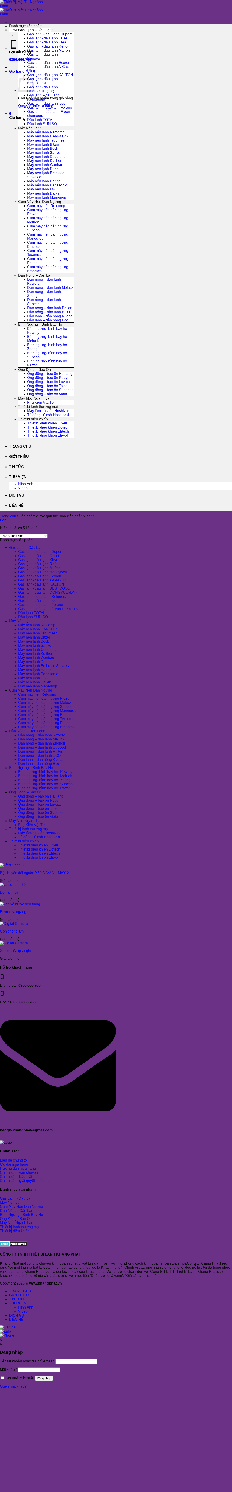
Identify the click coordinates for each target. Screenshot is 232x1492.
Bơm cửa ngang (13, 912)
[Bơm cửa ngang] (20, 904)
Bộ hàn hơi (9, 892)
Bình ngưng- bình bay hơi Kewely (45, 772)
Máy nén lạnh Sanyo (43, 152)
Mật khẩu (8, 1369)
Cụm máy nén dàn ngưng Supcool (45, 707)
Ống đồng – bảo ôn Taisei (47, 386)
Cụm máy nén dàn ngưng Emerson (46, 715)
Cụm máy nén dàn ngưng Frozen (44, 698)
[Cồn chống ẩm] (14, 924)
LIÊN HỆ (16, 505)
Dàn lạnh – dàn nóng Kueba (49, 316)
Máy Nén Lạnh (30, 128)
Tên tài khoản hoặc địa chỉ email (27, 1361)
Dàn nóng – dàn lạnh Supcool (42, 747)
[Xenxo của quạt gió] (14, 943)
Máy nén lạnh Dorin (43, 169)
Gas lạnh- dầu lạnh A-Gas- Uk (42, 580)
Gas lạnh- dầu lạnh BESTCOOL (42, 81)
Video (23, 488)
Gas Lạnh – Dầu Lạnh (35, 30)
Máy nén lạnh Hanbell (45, 181)
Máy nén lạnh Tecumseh (46, 140)
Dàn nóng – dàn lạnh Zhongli (41, 743)
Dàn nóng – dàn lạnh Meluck (50, 287)
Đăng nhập (44, 1378)
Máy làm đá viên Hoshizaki (48, 411)
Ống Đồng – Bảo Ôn (34, 369)
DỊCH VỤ (16, 495)
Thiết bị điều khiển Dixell (47, 423)
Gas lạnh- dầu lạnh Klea (46, 42)
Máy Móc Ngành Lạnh (35, 398)
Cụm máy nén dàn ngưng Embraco (46, 727)
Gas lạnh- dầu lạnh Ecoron (48, 63)
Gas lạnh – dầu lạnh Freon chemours (48, 609)
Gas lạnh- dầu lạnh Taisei (47, 38)
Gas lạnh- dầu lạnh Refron (48, 46)
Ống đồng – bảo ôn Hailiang (49, 374)
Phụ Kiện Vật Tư (40, 402)
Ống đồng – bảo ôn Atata (47, 394)
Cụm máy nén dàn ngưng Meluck (45, 702)
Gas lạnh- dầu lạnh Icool (46, 103)
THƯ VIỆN (18, 477)
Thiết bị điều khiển (33, 419)
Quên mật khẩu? (13, 1386)
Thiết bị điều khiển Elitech (48, 431)
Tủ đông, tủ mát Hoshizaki (48, 415)
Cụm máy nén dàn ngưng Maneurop (47, 711)
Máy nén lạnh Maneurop (46, 197)
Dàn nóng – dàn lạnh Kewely (41, 735)
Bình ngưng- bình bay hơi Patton (44, 788)
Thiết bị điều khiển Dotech (48, 427)
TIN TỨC (16, 467)
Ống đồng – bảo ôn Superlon (50, 390)
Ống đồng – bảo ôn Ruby (47, 378)
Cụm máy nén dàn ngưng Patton (44, 723)
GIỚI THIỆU (19, 456)
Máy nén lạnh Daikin (43, 193)
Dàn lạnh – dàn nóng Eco (47, 320)
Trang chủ (8, 516)
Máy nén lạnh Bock (42, 148)
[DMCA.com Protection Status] (13, 1245)
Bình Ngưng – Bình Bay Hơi (40, 324)
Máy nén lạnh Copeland (46, 157)
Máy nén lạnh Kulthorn (45, 161)
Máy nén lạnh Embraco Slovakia (44, 666)
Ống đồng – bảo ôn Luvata (48, 382)
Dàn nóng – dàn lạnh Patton (49, 308)
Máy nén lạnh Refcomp (45, 132)
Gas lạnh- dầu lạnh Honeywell (42, 56)
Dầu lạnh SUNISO (42, 124)
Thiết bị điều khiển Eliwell (48, 435)
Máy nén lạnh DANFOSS (47, 136)
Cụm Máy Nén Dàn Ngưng (39, 202)
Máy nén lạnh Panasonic (47, 185)
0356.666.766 (20, 60)
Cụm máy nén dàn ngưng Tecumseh (47, 719)
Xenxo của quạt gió (15, 951)
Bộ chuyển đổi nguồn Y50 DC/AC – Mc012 (34, 873)
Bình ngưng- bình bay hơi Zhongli (45, 780)
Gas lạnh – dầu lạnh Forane (49, 107)
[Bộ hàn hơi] (13, 885)
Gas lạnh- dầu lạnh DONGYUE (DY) (42, 89)
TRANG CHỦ (20, 446)
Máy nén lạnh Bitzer (43, 144)
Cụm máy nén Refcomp (46, 206)
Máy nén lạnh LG (41, 189)
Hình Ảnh (25, 484)
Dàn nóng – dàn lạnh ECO (48, 312)
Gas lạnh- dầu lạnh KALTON (50, 75)
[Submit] (11, 35)
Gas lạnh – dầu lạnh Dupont (49, 34)
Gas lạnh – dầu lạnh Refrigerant (43, 97)
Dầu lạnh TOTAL (40, 120)
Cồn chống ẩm (12, 931)
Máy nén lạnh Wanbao (45, 165)
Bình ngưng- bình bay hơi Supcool (46, 784)
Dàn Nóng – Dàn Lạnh (36, 275)
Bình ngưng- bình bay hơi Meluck (45, 776)
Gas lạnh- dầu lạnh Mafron (48, 50)
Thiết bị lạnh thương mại (38, 407)
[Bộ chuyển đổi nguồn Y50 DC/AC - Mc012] (12, 865)
